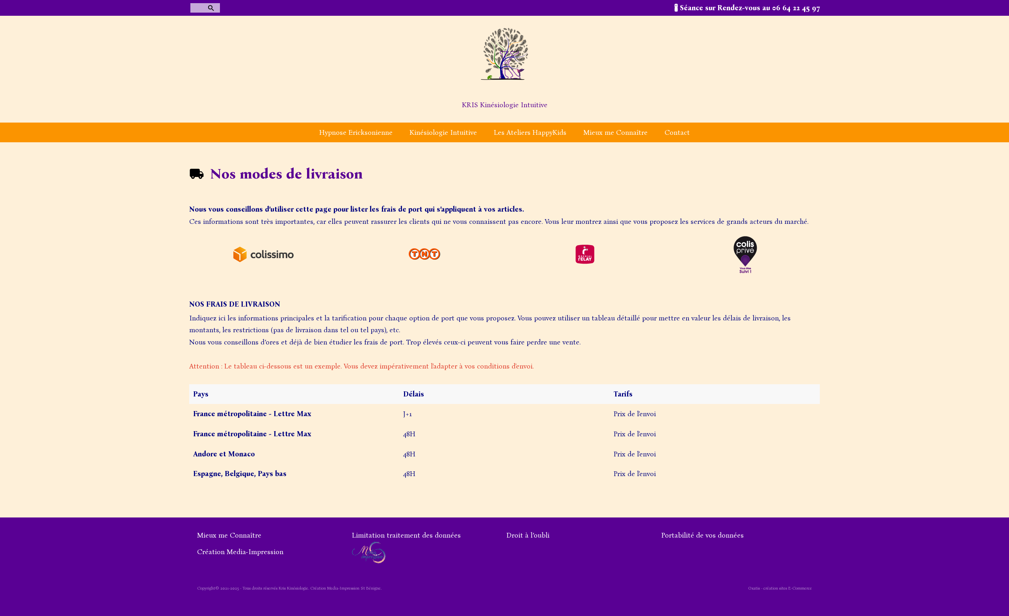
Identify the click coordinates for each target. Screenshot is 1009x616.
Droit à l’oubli (527, 535)
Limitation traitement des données (406, 535)
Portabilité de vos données (702, 535)
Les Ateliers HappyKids (530, 132)
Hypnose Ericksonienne (356, 132)
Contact (677, 132)
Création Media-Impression (240, 551)
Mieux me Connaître (615, 132)
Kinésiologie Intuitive (443, 132)
